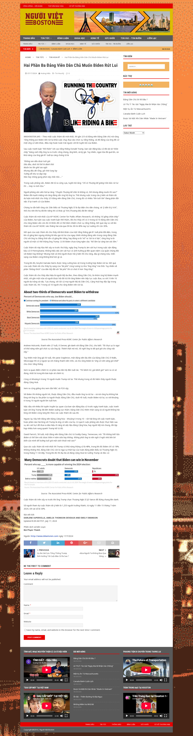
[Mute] (61, 680)
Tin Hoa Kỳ (59, 73)
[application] (47, 670)
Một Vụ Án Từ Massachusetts (137, 109)
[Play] (27, 680)
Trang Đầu (29, 38)
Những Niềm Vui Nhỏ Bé (83, 704)
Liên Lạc (151, 38)
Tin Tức (45, 38)
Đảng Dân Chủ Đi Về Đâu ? (135, 99)
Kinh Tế (95, 38)
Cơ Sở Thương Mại (77, 6)
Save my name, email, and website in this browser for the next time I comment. (63, 630)
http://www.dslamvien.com (44, 536)
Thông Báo (116, 724)
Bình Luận (63, 38)
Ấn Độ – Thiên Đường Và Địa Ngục (87, 696)
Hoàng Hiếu (45, 73)
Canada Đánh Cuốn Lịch (134, 113)
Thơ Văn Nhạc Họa (55, 6)
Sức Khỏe (110, 38)
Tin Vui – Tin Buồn (131, 38)
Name (27, 605)
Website (27, 621)
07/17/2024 (32, 73)
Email (26, 613)
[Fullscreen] (66, 680)
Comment (28, 584)
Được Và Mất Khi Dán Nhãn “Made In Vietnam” (144, 118)
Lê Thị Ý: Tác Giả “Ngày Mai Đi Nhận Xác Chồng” (145, 104)
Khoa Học (79, 38)
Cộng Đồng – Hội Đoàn (32, 6)
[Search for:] (146, 66)
